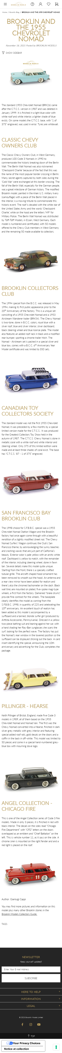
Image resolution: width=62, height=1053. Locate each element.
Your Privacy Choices (26, 1043)
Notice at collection (16, 1048)
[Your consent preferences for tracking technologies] (56, 1047)
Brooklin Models (18, 4)
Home (4, 12)
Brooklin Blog (14, 12)
